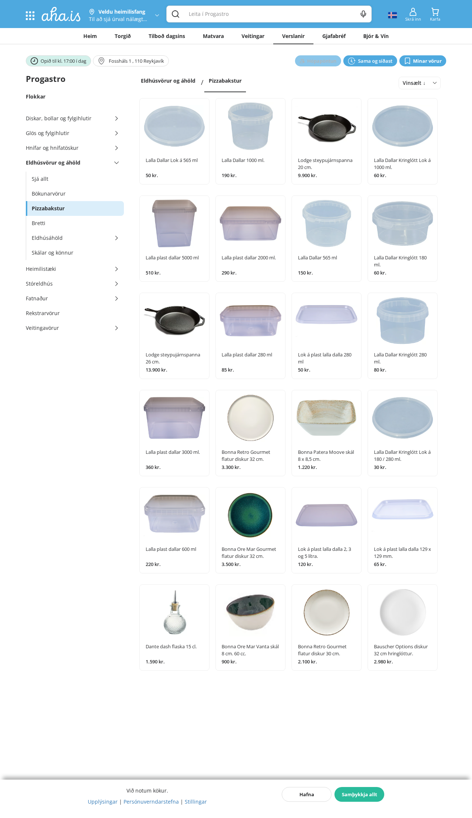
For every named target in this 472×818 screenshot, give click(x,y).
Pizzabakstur (225, 80)
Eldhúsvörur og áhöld (168, 80)
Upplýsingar (103, 801)
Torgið (123, 35)
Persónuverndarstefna (151, 801)
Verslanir (293, 35)
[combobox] (419, 83)
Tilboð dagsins (167, 35)
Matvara (213, 35)
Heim (90, 35)
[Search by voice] (363, 14)
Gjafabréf (334, 35)
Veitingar (253, 35)
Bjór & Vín (376, 35)
